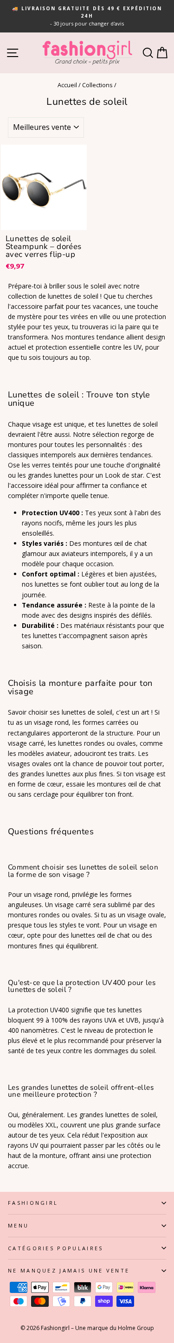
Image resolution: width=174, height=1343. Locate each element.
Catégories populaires (55, 1248)
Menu (18, 1225)
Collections (97, 85)
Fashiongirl (33, 1202)
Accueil (67, 85)
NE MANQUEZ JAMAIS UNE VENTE (68, 1270)
